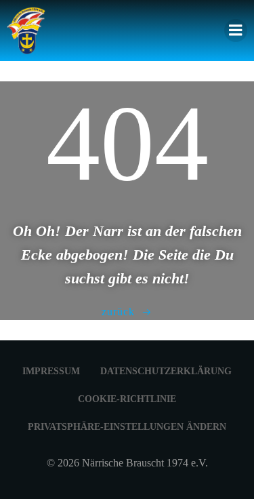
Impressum (51, 371)
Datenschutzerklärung (166, 371)
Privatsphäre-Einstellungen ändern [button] (127, 427)
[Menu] (235, 30)
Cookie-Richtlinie (127, 399)
